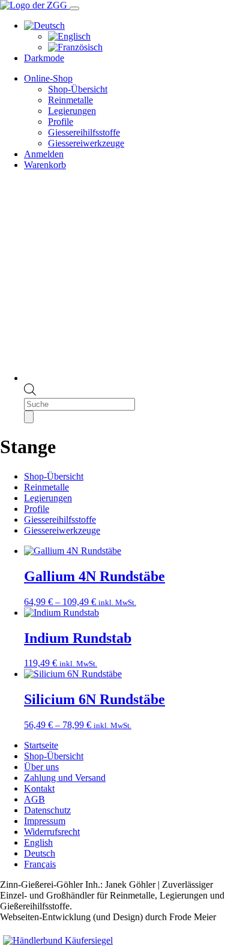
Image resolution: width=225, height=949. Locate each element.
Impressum (44, 821)
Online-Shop (48, 78)
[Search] (29, 417)
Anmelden (44, 154)
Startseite (41, 745)
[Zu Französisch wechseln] (75, 47)
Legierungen (72, 111)
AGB (34, 799)
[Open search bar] (30, 392)
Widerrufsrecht (52, 832)
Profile (60, 121)
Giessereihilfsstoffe (84, 132)
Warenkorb (45, 165)
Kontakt (39, 788)
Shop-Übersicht (77, 89)
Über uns (41, 767)
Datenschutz (47, 810)
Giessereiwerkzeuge (86, 143)
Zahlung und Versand (65, 778)
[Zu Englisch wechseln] (69, 36)
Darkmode (44, 58)
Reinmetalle (70, 100)
